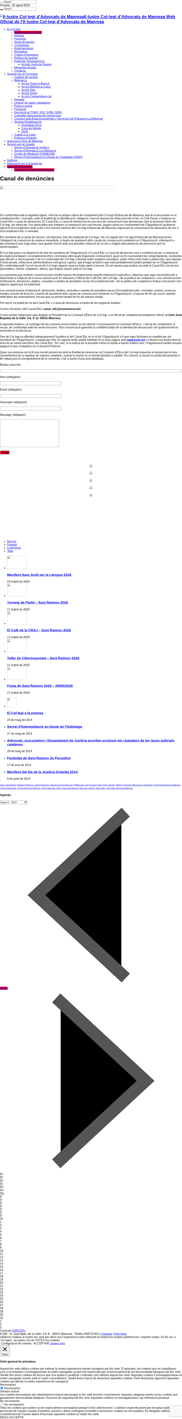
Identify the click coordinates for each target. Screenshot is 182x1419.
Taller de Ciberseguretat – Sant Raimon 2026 (43, 658)
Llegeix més (57, 1343)
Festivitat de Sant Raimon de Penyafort (39, 758)
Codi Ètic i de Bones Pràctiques (34, 169)
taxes (2, 785)
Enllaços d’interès (25, 137)
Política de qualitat (26, 57)
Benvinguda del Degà (28, 32)
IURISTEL (18, 1330)
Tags (10, 551)
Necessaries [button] (8, 1384)
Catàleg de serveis (26, 77)
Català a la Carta (25, 134)
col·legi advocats (48, 788)
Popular (12, 544)
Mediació (21, 785)
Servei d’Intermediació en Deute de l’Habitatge (44, 727)
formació (93, 785)
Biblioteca (20, 80)
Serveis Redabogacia (28, 121)
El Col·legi (13, 29)
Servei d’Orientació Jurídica (31, 147)
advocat (91, 788)
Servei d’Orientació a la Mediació (35, 150)
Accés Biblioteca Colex (36, 86)
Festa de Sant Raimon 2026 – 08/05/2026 (40, 686)
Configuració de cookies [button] (16, 1343)
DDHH (119, 785)
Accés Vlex (28, 89)
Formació (20, 109)
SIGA (24, 131)
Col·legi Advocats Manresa (28, 788)
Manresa (29, 785)
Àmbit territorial (23, 48)
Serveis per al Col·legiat (22, 73)
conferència (147, 785)
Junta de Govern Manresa (61, 785)
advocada (110, 788)
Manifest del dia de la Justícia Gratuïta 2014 (42, 772)
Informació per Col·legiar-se (24, 163)
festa (100, 785)
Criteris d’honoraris (26, 54)
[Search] (1, 2)
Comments (14, 547)
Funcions (20, 38)
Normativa (20, 51)
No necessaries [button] (10, 1400)
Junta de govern (24, 42)
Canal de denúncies (20, 166)
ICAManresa (78, 785)
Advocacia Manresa (124, 788)
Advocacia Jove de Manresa (25, 141)
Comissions (21, 45)
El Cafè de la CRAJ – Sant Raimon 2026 (39, 630)
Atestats (19, 99)
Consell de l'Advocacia (132, 785)
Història (19, 35)
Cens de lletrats (31, 128)
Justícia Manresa (41, 785)
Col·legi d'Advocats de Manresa (167, 785)
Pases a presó (23, 105)
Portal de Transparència (29, 61)
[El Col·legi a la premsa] (12, 706)
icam (87, 785)
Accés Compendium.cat (36, 96)
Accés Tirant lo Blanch (35, 83)
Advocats (83, 788)
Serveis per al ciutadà (20, 144)
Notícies (12, 160)
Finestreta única (31, 125)
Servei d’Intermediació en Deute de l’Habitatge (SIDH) (48, 157)
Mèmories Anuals (25, 67)
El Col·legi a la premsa (25, 713)
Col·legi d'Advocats (8, 788)
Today (4, 988)
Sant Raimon (11, 785)
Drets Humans (109, 785)
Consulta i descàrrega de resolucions (37, 115)
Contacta (20, 70)
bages (59, 788)
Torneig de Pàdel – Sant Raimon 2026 (37, 602)
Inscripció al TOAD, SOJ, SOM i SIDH (38, 112)
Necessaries (12, 1388)
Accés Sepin (29, 93)
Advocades (101, 788)
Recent (11, 541)
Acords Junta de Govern (36, 64)
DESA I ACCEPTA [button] (11, 1417)
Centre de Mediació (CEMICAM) (34, 153)
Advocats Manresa (70, 788)
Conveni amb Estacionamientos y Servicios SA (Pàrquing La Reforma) (58, 118)
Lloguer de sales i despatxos (32, 102)
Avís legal (120, 1333)
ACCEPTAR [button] (41, 1343)
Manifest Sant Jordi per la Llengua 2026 (39, 575)
